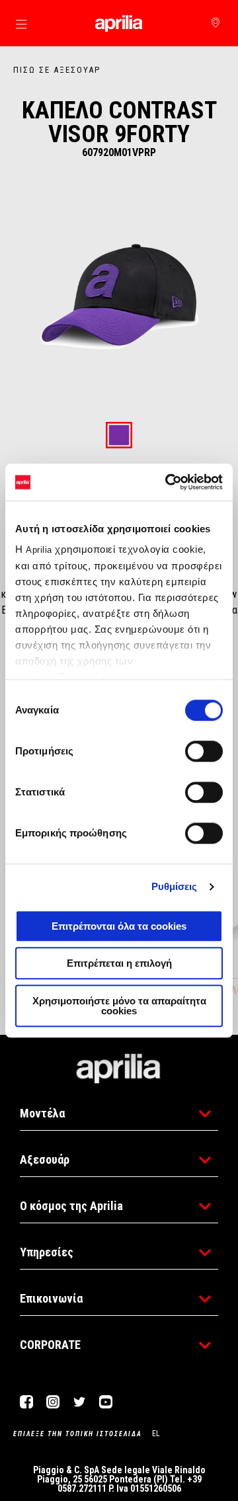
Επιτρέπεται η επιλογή (119, 963)
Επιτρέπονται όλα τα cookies (119, 926)
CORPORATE (50, 1345)
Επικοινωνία (51, 1298)
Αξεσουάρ (44, 1159)
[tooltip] (119, 436)
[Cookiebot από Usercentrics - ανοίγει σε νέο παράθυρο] (168, 482)
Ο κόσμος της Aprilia (71, 1206)
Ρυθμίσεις (174, 886)
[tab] (119, 436)
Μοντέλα (42, 1113)
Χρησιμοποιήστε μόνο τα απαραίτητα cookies (119, 1005)
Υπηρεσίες (46, 1252)
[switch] (204, 751)
